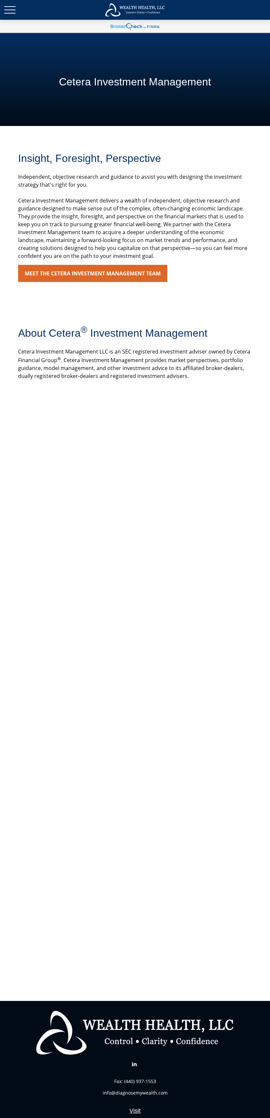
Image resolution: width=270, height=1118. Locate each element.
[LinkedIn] (134, 1063)
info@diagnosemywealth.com (135, 1093)
